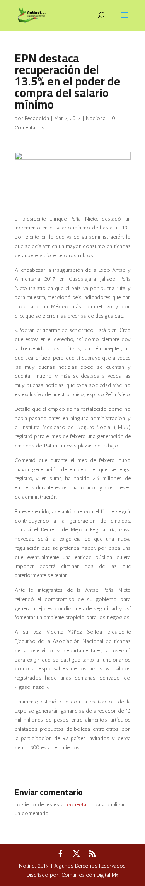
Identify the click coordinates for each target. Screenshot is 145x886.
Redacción (37, 118)
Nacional (96, 118)
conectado (80, 804)
